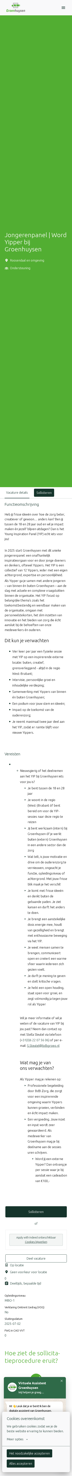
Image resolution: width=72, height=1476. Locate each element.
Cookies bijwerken (36, 1241)
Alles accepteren (20, 1463)
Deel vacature (36, 1258)
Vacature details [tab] (17, 492)
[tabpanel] (36, 924)
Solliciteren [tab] (44, 492)
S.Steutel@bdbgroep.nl (43, 1045)
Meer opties (15, 1439)
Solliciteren (36, 1212)
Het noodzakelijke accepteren (29, 1453)
